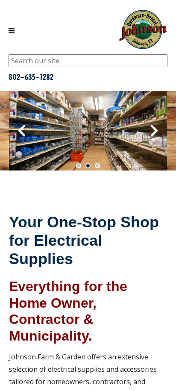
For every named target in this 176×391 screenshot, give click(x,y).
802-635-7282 (31, 76)
